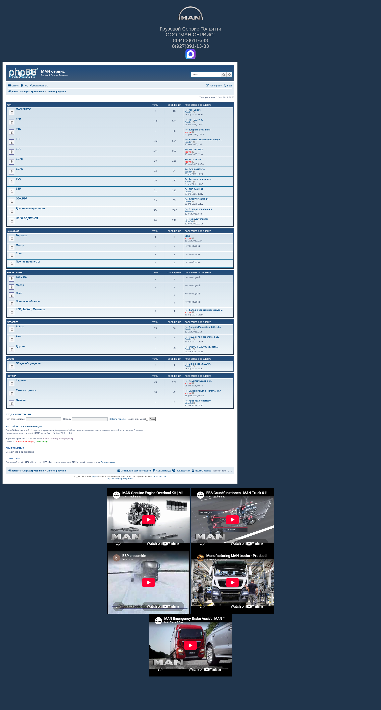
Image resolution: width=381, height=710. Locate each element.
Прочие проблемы (28, 261)
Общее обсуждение (28, 363)
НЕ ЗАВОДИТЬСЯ (27, 218)
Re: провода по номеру (198, 401)
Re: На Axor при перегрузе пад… (202, 337)
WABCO (10, 359)
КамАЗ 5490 (13, 231)
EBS (18, 139)
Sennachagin (108, 462)
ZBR (18, 188)
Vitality (188, 191)
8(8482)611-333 (190, 40)
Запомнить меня (136, 419)
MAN (9, 105)
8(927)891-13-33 (190, 46)
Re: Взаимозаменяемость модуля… (204, 139)
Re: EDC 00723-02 (194, 149)
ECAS (19, 168)
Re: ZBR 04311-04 (194, 189)
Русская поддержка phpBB (120, 478)
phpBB (95, 476)
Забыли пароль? (118, 419)
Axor (19, 336)
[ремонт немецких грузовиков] (24, 72)
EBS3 (187, 236)
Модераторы (42, 441)
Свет (19, 253)
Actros (20, 326)
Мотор (20, 245)
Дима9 (188, 201)
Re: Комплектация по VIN (198, 381)
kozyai (188, 132)
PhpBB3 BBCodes (158, 476)
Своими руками (26, 390)
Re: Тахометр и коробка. (198, 179)
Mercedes (12, 322)
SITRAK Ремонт (15, 272)
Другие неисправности (30, 208)
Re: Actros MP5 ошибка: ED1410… (203, 327)
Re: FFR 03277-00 (194, 120)
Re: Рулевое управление (198, 209)
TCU (18, 178)
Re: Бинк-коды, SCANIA (198, 364)
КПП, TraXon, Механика (30, 309)
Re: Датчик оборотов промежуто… (204, 310)
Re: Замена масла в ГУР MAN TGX (203, 391)
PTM (18, 129)
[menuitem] (24, 85)
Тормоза (21, 235)
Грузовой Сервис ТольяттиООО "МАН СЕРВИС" (190, 31)
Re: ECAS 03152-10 (195, 169)
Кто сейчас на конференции (24, 426)
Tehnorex (189, 211)
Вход (9, 414)
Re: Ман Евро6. (193, 110)
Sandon (188, 112)
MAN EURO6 (23, 109)
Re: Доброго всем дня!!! (198, 129)
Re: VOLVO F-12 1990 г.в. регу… (201, 347)
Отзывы (21, 400)
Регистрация (23, 414)
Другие (20, 346)
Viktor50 (189, 221)
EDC (18, 149)
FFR (18, 119)
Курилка (11, 376)
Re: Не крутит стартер (196, 219)
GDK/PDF (21, 198)
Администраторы (24, 441)
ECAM (19, 158)
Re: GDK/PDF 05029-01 (197, 199)
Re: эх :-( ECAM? (194, 159)
